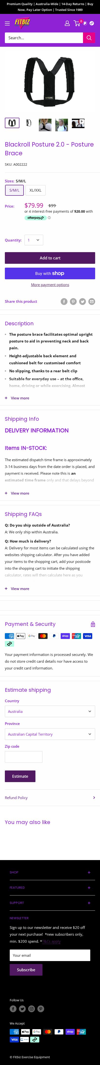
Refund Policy (16, 797)
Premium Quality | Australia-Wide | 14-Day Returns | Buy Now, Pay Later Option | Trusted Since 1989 (50, 7)
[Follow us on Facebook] (13, 1008)
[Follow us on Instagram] (31, 1008)
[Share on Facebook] (64, 301)
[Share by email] (91, 301)
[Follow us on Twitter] (22, 1008)
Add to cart (50, 258)
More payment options (50, 284)
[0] (77, 23)
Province (12, 723)
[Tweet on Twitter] (82, 301)
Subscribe (26, 969)
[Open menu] (7, 23)
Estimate (20, 776)
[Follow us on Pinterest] (40, 1008)
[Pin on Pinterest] (73, 301)
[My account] (67, 23)
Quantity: (13, 240)
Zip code (12, 746)
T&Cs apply (51, 941)
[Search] (89, 37)
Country (12, 700)
